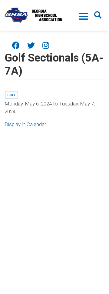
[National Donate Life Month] (45, 15)
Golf (11, 95)
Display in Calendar (25, 124)
